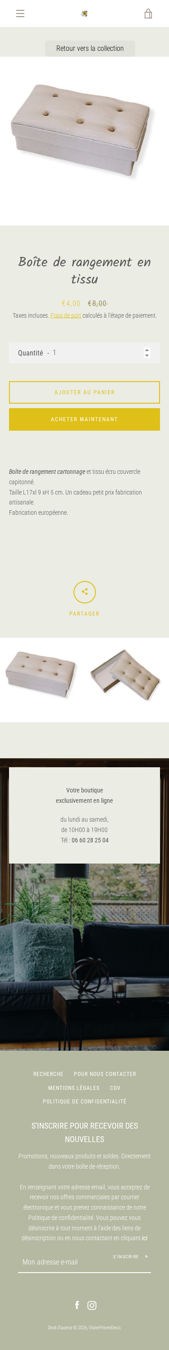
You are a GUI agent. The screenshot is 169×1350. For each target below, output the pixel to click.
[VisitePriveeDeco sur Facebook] (77, 1305)
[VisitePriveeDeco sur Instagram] (91, 1305)
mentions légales (74, 1088)
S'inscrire (126, 1256)
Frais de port (65, 315)
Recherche (48, 1074)
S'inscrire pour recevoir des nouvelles (85, 1132)
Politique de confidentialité (85, 1101)
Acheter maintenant (84, 419)
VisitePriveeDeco (104, 1328)
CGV (115, 1088)
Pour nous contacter (105, 1074)
